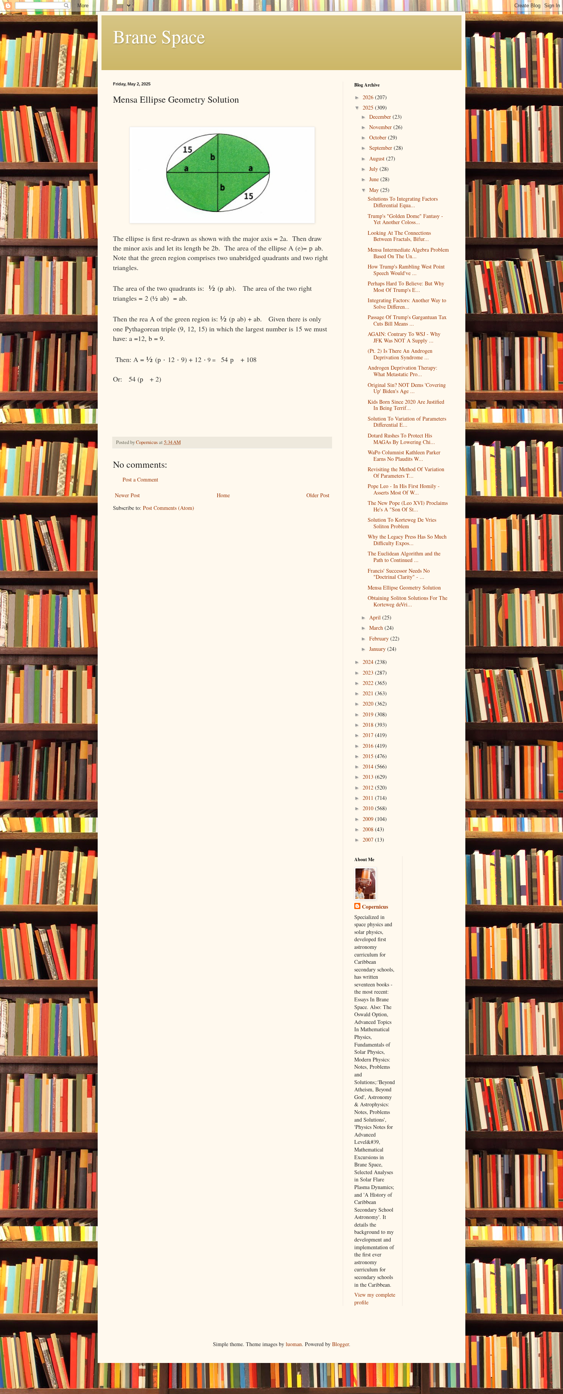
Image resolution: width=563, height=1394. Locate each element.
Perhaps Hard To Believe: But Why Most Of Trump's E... (406, 286)
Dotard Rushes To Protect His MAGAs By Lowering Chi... (401, 439)
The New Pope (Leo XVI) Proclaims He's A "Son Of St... (408, 506)
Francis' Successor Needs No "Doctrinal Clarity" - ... (399, 574)
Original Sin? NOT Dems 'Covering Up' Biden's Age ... (407, 388)
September (381, 147)
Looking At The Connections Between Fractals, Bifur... (399, 236)
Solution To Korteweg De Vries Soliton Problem (402, 523)
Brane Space (159, 36)
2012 (369, 787)
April (375, 617)
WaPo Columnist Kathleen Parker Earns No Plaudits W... (404, 455)
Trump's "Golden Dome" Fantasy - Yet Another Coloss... (405, 219)
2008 (369, 829)
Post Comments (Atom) (168, 507)
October (378, 137)
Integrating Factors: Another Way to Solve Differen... (407, 303)
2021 (369, 693)
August (377, 158)
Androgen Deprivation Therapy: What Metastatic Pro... (402, 371)
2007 (369, 839)
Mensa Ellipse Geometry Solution (404, 587)
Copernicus (375, 907)
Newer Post (127, 495)
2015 (369, 756)
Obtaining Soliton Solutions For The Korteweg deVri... (407, 601)
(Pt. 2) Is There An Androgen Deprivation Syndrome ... (400, 354)
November (381, 127)
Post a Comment (140, 479)
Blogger (340, 1344)
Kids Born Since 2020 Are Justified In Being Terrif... (406, 405)
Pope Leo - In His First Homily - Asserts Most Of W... (404, 489)
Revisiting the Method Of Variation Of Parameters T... (406, 472)
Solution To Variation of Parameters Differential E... (407, 422)
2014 (369, 766)
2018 (369, 724)
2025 (369, 107)
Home (223, 495)
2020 (369, 703)
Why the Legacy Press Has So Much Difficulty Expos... (407, 540)
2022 (369, 682)
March (377, 627)
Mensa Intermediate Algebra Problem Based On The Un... (408, 253)
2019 (369, 714)
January (378, 648)
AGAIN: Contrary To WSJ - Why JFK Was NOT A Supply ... (404, 337)
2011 (369, 797)
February (379, 638)
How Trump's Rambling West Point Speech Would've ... (406, 270)
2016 (369, 745)
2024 (369, 661)
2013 (369, 776)
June (374, 179)
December (381, 116)
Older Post (317, 495)
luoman (294, 1344)
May (374, 189)
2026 (369, 97)
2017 (369, 735)
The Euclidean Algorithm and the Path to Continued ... (404, 556)
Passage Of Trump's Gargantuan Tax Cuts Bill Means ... (407, 320)
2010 (369, 808)
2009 (369, 818)
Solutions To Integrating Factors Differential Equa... (403, 202)
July (374, 168)
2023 (369, 672)
